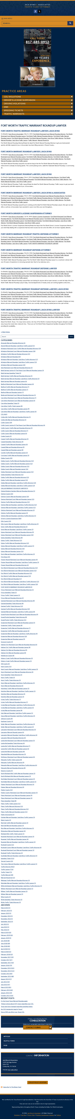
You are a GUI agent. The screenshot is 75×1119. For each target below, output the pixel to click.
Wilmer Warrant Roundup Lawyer (11, 894)
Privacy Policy (31, 1115)
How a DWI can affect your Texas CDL (12, 1012)
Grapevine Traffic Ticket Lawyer (10, 625)
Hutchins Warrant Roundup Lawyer (11, 697)
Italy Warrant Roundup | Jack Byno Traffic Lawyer (16, 713)
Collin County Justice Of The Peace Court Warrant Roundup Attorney (22, 425)
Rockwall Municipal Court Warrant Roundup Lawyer (16, 850)
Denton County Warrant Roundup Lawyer (13, 496)
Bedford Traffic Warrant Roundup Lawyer (13, 389)
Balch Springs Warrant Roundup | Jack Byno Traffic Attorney (19, 378)
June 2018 (4, 943)
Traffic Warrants (14, 114)
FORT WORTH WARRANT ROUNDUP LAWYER (43, 243)
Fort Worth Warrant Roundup (20, 138)
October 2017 (5, 960)
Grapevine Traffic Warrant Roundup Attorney (15, 628)
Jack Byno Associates (37, 5)
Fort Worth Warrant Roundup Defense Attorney (26, 250)
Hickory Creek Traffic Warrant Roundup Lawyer (15, 661)
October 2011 (5, 995)
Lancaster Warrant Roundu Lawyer (11, 732)
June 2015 (4, 984)
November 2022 (6, 919)
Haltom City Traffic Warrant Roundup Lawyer (14, 647)
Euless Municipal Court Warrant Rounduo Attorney (16, 532)
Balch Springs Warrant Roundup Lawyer (13, 381)
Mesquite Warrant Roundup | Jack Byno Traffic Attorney (18, 765)
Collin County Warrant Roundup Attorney (13, 431)
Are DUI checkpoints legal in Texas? (11, 1009)
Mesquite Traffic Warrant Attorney (11, 762)
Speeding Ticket (6, 858)
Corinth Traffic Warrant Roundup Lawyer (13, 452)
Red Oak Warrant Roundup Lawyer (11, 825)
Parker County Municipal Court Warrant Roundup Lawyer (18, 792)
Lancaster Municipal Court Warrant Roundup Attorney (17, 729)
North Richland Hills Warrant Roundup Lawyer (15, 776)
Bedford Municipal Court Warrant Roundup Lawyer (16, 384)
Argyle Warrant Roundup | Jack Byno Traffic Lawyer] (17, 346)
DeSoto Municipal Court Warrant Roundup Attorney (17, 510)
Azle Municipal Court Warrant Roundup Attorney (16, 367)
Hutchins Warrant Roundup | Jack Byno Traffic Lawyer (17, 691)
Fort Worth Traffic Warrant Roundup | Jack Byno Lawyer (30, 310)
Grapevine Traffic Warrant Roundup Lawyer (14, 631)
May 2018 (4, 946)
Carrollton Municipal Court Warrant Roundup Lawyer (17, 400)
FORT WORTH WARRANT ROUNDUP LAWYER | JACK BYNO (26, 151)
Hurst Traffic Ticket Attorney (10, 680)
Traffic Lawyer (5, 869)
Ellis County (4, 521)
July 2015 (4, 982)
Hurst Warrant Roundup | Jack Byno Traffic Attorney (17, 683)
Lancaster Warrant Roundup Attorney (12, 738)
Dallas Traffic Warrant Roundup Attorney (13, 477)
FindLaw (58, 1115)
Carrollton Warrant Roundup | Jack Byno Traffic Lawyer (18, 411)
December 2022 (6, 916)
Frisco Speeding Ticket (8, 592)
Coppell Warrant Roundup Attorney (11, 447)
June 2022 (4, 927)
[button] (37, 18)
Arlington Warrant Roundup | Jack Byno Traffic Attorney (18, 359)
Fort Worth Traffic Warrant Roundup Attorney (39, 136)
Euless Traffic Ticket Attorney (10, 540)
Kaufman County (6, 721)
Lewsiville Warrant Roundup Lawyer (12, 751)
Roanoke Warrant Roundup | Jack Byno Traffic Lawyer (17, 842)
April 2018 (4, 949)
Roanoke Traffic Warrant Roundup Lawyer (14, 839)
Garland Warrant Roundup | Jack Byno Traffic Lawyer (17, 612)
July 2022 (4, 924)
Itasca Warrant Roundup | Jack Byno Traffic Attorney (17, 716)
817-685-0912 (37, 42)
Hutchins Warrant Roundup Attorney (12, 694)
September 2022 (6, 921)
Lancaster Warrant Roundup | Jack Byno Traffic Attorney (18, 735)
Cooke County (5, 436)
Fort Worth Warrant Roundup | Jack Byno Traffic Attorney (46, 138)
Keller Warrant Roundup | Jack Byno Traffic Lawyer (16, 727)
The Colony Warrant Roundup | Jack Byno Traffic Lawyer (18, 864)
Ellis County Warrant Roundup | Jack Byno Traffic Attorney (19, 524)
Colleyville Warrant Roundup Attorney (12, 420)
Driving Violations (15, 103)
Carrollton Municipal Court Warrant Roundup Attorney (17, 398)
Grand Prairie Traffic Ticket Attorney (12, 620)
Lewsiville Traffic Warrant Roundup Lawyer (14, 749)
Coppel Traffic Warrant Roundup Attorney (14, 439)
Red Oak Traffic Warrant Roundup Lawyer (13, 823)
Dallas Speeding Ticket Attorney (11, 474)
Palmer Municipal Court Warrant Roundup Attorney (16, 784)
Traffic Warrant (32, 140)
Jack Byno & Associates (16, 134)
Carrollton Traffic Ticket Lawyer (11, 406)
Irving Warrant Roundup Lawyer (10, 710)
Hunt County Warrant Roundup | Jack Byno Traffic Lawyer (18, 669)
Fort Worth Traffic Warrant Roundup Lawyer (14, 576)
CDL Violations (12, 96)
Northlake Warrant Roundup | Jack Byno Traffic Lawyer (17, 781)
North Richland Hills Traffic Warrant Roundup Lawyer (17, 773)
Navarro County (6, 771)
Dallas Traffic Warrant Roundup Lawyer (13, 480)
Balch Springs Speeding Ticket (10, 373)
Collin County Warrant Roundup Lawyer (13, 433)
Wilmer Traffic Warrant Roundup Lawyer (13, 891)
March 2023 (4, 908)
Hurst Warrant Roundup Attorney (11, 686)
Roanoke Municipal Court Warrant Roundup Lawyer (16, 836)
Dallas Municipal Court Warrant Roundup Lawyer (16, 472)
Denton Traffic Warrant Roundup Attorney (14, 502)
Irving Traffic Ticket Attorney (10, 699)
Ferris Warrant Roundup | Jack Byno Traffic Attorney (17, 554)
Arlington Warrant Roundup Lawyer (12, 365)
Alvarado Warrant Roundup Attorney (12, 343)
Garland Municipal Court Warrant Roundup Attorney (17, 601)
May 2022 (4, 930)
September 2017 (6, 962)
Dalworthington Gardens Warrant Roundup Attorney (17, 491)
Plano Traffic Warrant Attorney (10, 806)
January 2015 (5, 993)
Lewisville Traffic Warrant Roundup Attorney (14, 746)
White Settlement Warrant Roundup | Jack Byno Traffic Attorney (20, 886)
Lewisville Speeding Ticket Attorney (12, 743)
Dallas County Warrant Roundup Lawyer (13, 469)
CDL (2, 414)
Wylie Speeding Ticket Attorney (10, 899)
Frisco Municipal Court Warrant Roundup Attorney (16, 590)
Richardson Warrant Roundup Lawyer (12, 831)
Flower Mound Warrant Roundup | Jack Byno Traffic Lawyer (19, 562)
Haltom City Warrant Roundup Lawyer (12, 653)
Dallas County (5, 458)
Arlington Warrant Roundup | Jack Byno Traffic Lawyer (17, 362)
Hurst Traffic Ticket (7, 677)
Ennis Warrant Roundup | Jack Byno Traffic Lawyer (16, 529)
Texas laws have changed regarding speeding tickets (17, 1006)
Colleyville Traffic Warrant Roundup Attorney (15, 417)
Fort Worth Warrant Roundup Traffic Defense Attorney (30, 234)
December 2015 (6, 968)
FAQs (5, 1045)
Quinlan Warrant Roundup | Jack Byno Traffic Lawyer (17, 817)
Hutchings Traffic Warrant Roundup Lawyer (14, 688)
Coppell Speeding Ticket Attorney (11, 442)
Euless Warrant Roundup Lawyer (11, 551)
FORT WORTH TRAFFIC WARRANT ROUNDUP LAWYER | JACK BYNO (30, 131)
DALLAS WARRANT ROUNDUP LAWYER (13, 488)
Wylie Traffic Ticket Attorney (10, 902)
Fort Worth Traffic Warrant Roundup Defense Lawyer (29, 268)
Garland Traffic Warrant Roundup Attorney (14, 609)
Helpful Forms (9, 1041)
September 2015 (6, 976)
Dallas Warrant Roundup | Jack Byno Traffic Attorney (17, 483)
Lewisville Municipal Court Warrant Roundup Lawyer (17, 740)
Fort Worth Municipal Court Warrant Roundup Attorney (49, 134)
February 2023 (5, 910)
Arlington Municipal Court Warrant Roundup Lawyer (17, 351)
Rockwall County (6, 845)
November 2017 (6, 957)
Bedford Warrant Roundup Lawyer (11, 392)
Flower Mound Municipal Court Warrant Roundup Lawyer (18, 559)
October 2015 (5, 973)
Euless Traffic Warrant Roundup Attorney (13, 543)
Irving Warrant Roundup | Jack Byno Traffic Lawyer (16, 707)
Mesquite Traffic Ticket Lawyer (10, 760)
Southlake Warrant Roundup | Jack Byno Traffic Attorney (18, 856)
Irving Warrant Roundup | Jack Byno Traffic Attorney (17, 705)
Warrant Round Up (43, 140)
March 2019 (4, 932)
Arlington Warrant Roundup (9, 357)
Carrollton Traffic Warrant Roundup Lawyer (14, 409)
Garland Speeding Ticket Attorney (11, 603)
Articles (7, 1036)
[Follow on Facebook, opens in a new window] (35, 11)
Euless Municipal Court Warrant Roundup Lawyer (16, 535)
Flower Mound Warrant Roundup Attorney (14, 565)
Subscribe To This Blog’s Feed (12, 1087)
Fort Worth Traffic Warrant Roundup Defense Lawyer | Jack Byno (35, 289)
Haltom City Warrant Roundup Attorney (13, 650)
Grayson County (6, 642)
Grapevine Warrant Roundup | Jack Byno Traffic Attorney (18, 633)
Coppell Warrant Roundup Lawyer (11, 450)
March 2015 (4, 987)
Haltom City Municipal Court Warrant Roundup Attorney (18, 644)
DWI (6, 107)
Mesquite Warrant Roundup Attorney (12, 768)
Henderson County (6, 655)
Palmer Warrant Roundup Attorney (11, 787)
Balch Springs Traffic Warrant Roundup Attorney (15, 376)
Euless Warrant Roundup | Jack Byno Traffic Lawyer (16, 546)
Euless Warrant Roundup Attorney (11, 548)
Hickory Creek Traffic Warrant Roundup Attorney (16, 658)
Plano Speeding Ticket (7, 801)
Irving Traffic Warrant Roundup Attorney (13, 702)
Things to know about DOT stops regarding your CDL (17, 1004)
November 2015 (6, 971)
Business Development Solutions (45, 1115)
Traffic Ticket (5, 872)
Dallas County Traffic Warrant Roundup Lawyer (15, 463)
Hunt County (5, 666)
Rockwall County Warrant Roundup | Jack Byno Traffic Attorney (20, 847)
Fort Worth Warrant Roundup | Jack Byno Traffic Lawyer (23, 223)
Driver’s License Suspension (19, 100)
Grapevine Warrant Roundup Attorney (12, 636)
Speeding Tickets (13, 110)
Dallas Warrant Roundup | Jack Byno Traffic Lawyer (16, 485)
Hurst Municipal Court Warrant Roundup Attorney (16, 672)
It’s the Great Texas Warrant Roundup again (14, 1001)
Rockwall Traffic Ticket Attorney (11, 853)
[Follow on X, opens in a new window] (39, 11)
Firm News (4, 557)
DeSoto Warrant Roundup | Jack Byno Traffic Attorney (17, 516)
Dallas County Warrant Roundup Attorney (14, 466)
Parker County (5, 790)
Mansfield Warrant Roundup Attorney (12, 754)
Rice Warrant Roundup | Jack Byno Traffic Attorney (16, 828)
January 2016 (5, 965)
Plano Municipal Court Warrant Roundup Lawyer (15, 795)
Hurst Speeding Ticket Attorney (10, 675)
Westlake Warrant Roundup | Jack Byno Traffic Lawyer (17, 883)
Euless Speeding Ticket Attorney (11, 537)
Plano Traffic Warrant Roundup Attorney (13, 809)
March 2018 (4, 951)
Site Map (23, 1115)
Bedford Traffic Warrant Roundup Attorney (14, 387)
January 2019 (5, 938)
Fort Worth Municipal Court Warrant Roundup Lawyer (28, 218)
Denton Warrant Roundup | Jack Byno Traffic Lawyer (17, 507)
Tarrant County (5, 861)
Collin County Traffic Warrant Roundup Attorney (16, 428)
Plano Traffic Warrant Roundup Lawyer (13, 812)
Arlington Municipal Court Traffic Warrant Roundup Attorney (19, 348)
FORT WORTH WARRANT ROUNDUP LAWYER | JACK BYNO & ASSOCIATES (33, 193)
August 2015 (5, 979)
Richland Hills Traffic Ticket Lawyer (11, 834)
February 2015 (5, 990)
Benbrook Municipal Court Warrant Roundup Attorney (17, 395)
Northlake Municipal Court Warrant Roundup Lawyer (17, 779)
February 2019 (5, 935)
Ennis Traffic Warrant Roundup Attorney (13, 527)
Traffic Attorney (6, 866)
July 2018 (4, 941)
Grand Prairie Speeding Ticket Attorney (13, 617)
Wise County (5, 897)
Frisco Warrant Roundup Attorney (11, 598)
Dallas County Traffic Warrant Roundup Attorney (16, 461)
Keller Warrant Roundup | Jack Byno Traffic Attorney (17, 724)
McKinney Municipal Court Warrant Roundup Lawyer (17, 757)
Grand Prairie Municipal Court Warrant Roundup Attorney (18, 614)
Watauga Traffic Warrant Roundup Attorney (14, 880)
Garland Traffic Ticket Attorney (10, 606)
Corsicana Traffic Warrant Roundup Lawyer (14, 455)
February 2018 (5, 954)
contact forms (33, 1027)
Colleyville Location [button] (37, 1082)
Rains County (5, 820)
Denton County (5, 494)
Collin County (5, 422)
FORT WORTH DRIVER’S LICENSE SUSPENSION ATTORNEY (26, 213)
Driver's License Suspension (41, 216)
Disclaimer (17, 1115)
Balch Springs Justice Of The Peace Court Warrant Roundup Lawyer (21, 370)
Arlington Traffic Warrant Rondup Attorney (14, 354)
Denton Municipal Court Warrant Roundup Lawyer (16, 499)
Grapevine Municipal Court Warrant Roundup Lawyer (17, 622)
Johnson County (6, 718)
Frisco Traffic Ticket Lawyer (9, 595)
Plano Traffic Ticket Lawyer (9, 803)
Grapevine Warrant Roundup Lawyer (12, 639)
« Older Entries (5, 332)
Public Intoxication (6, 814)
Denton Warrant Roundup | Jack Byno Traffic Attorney (17, 505)
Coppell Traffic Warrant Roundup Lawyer (13, 444)
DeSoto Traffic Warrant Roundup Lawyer (13, 513)
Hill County (4, 664)
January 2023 (5, 913)
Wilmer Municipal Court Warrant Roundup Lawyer (16, 888)
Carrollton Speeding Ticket (9, 403)
